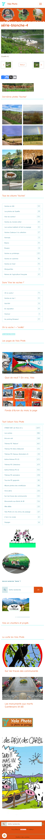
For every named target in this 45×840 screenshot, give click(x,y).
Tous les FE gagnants (22, 480)
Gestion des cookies (22, 837)
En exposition (22, 309)
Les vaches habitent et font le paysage (22, 227)
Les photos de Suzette (22, 211)
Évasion (22, 248)
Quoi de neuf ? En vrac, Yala (19, 377)
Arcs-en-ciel (22, 438)
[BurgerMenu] (40, 4)
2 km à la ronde (22, 517)
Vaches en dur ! (22, 298)
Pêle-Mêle (22, 507)
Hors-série (22, 491)
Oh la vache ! (22, 293)
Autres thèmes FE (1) (22, 470)
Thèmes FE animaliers (22, 475)
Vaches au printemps (22, 253)
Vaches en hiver (22, 264)
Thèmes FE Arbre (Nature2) (22, 449)
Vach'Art (22, 303)
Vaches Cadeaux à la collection (22, 232)
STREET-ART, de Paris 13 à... (22, 428)
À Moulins (5, 332)
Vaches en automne (22, 259)
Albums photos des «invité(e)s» (22, 486)
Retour (22, 65)
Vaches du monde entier (22, 222)
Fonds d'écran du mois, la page (21, 410)
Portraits (22, 238)
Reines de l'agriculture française (22, 274)
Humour (22, 314)
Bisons (22, 243)
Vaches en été (22, 206)
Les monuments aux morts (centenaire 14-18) (19, 705)
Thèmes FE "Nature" (22, 444)
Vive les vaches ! (22, 217)
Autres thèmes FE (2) (22, 459)
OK (38, 590)
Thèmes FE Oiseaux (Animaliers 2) (22, 454)
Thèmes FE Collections (22, 465)
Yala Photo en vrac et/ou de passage (22, 512)
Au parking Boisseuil (22, 319)
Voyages (22, 522)
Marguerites (22, 269)
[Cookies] (4, 835)
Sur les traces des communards (22, 496)
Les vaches (22, 433)
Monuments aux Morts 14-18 (22, 501)
